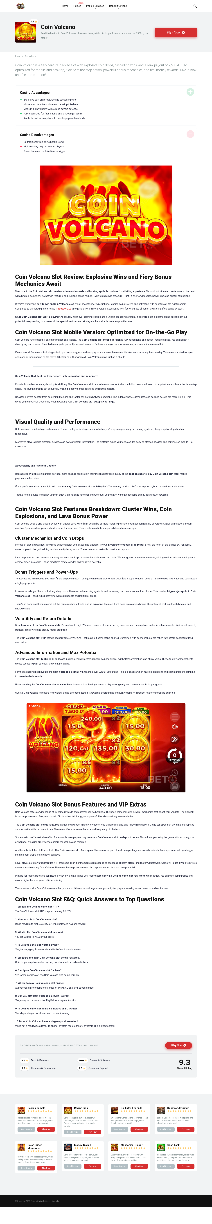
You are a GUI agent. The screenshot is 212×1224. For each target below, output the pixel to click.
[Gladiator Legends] (114, 1113)
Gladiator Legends (131, 1108)
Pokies (77, 5)
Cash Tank (173, 1145)
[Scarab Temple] (21, 1113)
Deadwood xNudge (178, 1108)
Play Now (174, 32)
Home (65, 5)
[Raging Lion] (68, 1113)
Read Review (26, 1129)
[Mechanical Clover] (114, 1150)
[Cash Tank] (161, 1150)
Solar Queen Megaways (35, 1147)
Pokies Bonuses (95, 5)
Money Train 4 (82, 1145)
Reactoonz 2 (63, 308)
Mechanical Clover (132, 1145)
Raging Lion (81, 1108)
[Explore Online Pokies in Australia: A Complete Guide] (20, 5)
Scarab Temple (36, 1108)
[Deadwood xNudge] (161, 1113)
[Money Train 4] (68, 1150)
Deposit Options (118, 5)
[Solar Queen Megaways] (21, 1150)
